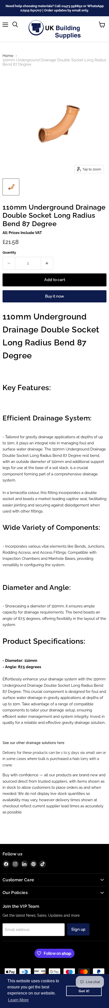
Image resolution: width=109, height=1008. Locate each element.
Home (8, 56)
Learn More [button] (18, 1000)
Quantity (9, 252)
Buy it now (54, 296)
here (60, 742)
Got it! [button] (84, 991)
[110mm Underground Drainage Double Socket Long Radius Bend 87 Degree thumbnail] (11, 187)
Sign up (78, 929)
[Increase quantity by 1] (47, 263)
